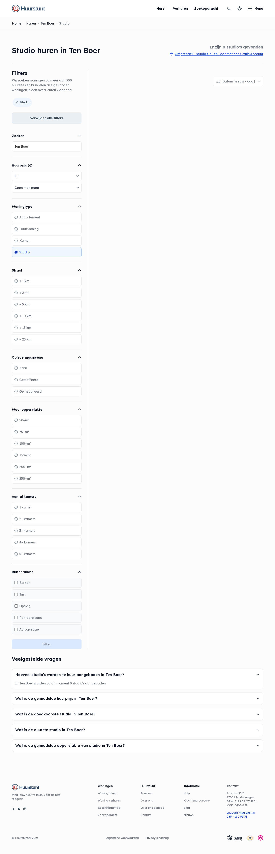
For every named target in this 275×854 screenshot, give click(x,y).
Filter (46, 644)
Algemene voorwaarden (122, 838)
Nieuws (188, 815)
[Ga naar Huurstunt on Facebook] (19, 809)
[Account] (239, 8)
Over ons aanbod (152, 808)
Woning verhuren (109, 800)
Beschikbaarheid (109, 808)
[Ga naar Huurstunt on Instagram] (24, 809)
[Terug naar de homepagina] (28, 8)
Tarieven (146, 793)
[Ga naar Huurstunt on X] (13, 809)
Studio (25, 102)
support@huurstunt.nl (241, 812)
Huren (31, 23)
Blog (187, 808)
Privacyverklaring (157, 838)
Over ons (147, 800)
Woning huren (107, 793)
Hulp (187, 793)
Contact (146, 815)
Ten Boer (47, 23)
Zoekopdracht (107, 815)
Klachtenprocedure (197, 800)
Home (16, 23)
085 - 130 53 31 (237, 816)
